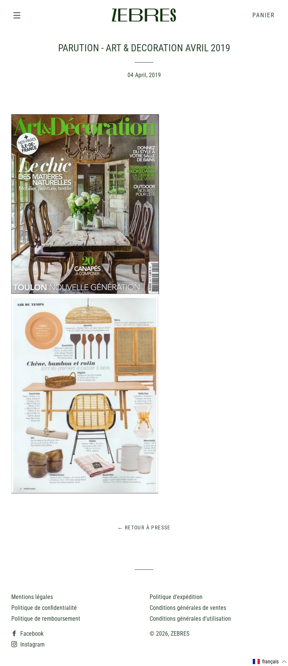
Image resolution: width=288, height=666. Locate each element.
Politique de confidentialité (44, 607)
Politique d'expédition (176, 596)
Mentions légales (32, 596)
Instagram (32, 644)
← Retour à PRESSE (144, 527)
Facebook (31, 633)
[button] (270, 662)
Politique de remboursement (45, 618)
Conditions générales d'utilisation (190, 618)
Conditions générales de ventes (188, 607)
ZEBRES (180, 633)
